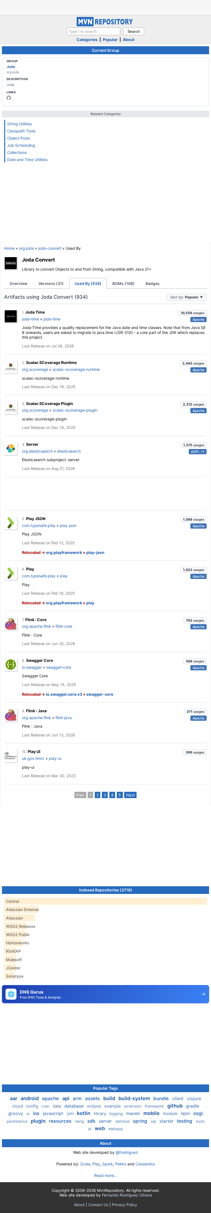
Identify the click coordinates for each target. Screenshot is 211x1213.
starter (167, 1121)
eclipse (94, 1106)
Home (9, 248)
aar (14, 1098)
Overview (18, 283)
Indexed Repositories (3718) (105, 890)
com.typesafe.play (38, 525)
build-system (134, 1098)
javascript (54, 1113)
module (171, 1113)
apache (51, 1098)
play (64, 575)
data (57, 1106)
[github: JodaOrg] (9, 98)
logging (116, 1113)
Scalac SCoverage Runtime (51, 362)
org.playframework (64, 552)
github (175, 1106)
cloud (18, 1106)
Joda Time (35, 312)
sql (154, 1121)
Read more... (105, 1175)
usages (192, 313)
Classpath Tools (21, 131)
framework (155, 1106)
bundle (161, 1098)
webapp (115, 1128)
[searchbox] (93, 31)
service (123, 1121)
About (128, 39)
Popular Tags (105, 1088)
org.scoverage (35, 369)
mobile (152, 1113)
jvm (71, 1113)
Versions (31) (51, 283)
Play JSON (35, 518)
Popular (110, 39)
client (178, 1098)
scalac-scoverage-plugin (74, 410)
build (109, 1098)
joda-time (30, 319)
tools (200, 1121)
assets (93, 1098)
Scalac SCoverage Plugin (49, 403)
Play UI (34, 751)
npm (186, 1113)
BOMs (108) (123, 283)
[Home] (105, 25)
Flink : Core (35, 619)
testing (185, 1121)
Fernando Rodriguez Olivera (127, 1195)
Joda (11, 66)
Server (32, 444)
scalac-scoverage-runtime (76, 369)
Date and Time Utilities (27, 159)
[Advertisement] (105, 7)
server (106, 1121)
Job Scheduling (21, 145)
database (74, 1106)
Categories (87, 39)
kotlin (84, 1113)
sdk (92, 1121)
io (29, 1113)
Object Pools (18, 138)
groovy (16, 1113)
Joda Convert (38, 260)
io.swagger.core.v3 (64, 694)
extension (133, 1106)
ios (37, 1113)
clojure (194, 1098)
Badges (153, 283)
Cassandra (145, 1164)
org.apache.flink (36, 626)
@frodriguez (127, 1152)
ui (90, 1128)
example (113, 1106)
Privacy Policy (124, 1204)
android (30, 1098)
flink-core (63, 626)
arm (78, 1098)
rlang (80, 1121)
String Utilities (19, 123)
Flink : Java (36, 710)
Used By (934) (88, 283)
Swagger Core (39, 660)
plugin (39, 1121)
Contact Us (98, 1204)
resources (61, 1121)
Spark (107, 1164)
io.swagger (32, 667)
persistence (18, 1121)
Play (30, 569)
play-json (68, 525)
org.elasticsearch (37, 451)
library (100, 1113)
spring (141, 1121)
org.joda (26, 248)
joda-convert (49, 248)
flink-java (63, 717)
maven (133, 1113)
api (66, 1098)
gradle (192, 1106)
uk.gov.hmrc (33, 758)
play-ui (55, 758)
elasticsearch (69, 451)
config (32, 1106)
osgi (198, 1113)
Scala (85, 1164)
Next (130, 795)
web (100, 1128)
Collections (17, 152)
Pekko (120, 1164)
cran (46, 1106)
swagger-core (58, 667)
